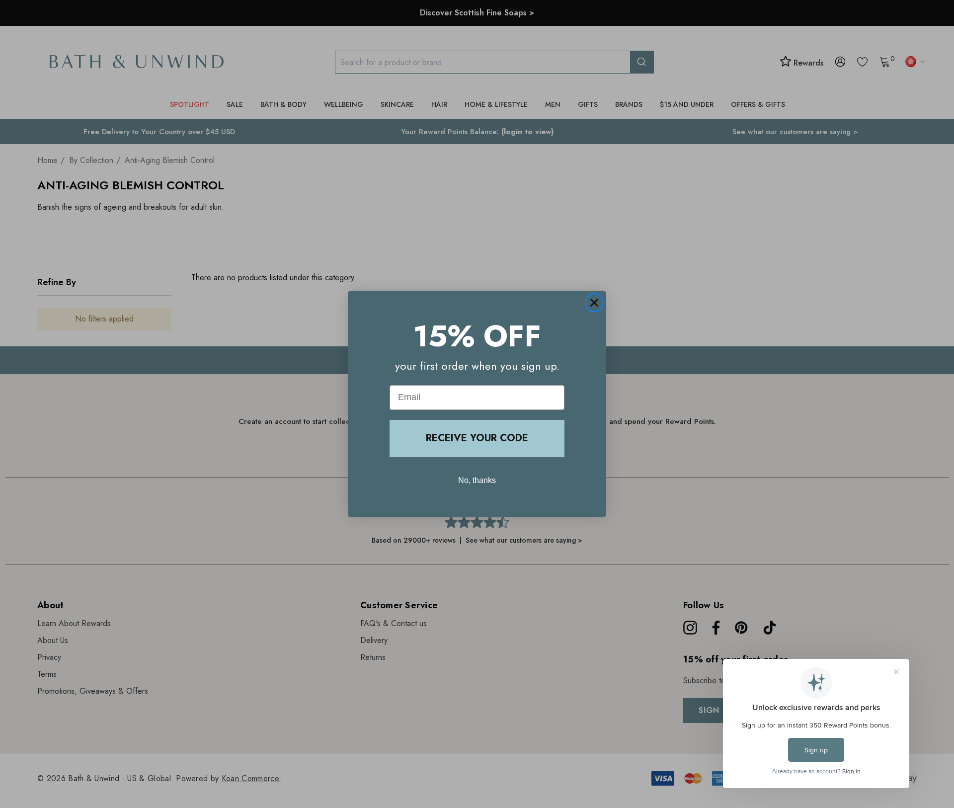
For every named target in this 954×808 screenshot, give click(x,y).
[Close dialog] (594, 303)
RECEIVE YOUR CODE (477, 438)
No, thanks (477, 480)
